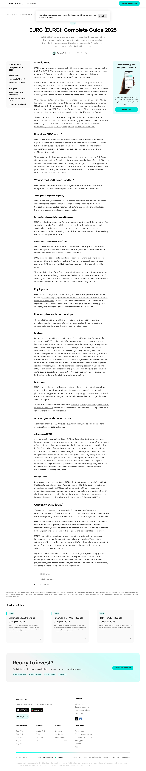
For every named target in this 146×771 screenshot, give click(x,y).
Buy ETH (19, 734)
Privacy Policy (76, 757)
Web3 (38, 734)
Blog (76, 747)
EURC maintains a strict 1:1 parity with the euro (81, 82)
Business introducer (82, 710)
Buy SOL (19, 737)
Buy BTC (19, 731)
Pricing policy (80, 740)
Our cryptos (79, 731)
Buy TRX (19, 744)
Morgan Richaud (63, 53)
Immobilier (40, 737)
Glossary (78, 744)
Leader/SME (40, 731)
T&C (117, 757)
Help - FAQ (79, 713)
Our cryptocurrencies (83, 734)
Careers (58, 731)
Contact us (79, 704)
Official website (47, 579)
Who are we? (60, 737)
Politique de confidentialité (92, 757)
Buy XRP (19, 740)
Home (9, 14)
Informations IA (61, 740)
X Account (44, 584)
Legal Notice (125, 757)
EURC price (45, 574)
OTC (37, 740)
